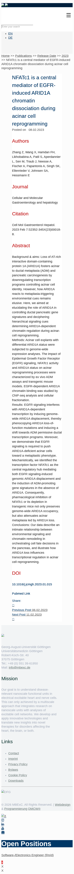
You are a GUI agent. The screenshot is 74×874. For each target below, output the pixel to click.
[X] (3, 816)
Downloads (16, 780)
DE (10, 37)
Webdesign (62, 804)
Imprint (13, 758)
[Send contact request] (2, 832)
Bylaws (13, 769)
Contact (13, 753)
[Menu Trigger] (68, 15)
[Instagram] (2, 820)
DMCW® (34, 808)
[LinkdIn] (2, 824)
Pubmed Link (21, 593)
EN (10, 33)
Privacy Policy (18, 764)
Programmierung (15, 808)
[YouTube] (2, 828)
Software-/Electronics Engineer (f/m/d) (27, 855)
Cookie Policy (17, 775)
